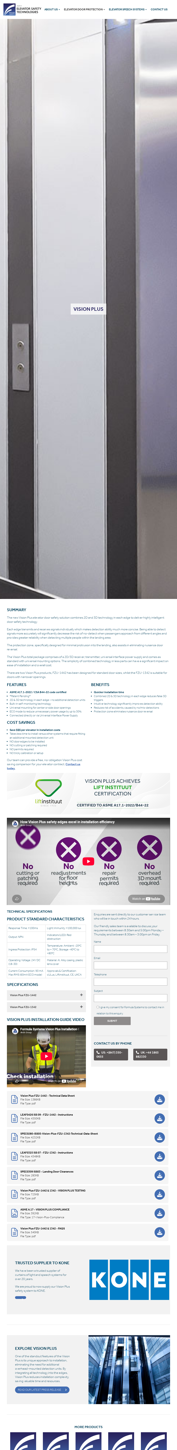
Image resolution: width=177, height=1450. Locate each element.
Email (97, 958)
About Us (51, 9)
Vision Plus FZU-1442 (23, 995)
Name (97, 941)
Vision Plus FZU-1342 (23, 1007)
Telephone (100, 974)
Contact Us (159, 9)
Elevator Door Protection (83, 9)
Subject (98, 990)
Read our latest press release (39, 1389)
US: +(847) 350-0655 (109, 1055)
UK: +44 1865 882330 (147, 1055)
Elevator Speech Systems (127, 9)
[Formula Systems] (23, 9)
